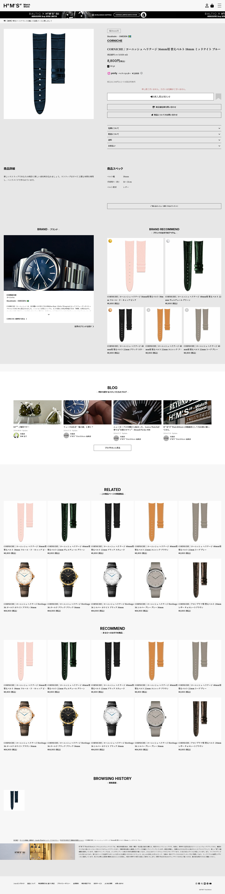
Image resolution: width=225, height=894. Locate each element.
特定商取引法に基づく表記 (46, 883)
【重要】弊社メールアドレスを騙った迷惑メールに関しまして (29, 21)
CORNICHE (114, 40)
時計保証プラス (86, 883)
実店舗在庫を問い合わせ (166, 107)
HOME (15, 840)
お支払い (111, 146)
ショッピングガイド (18, 883)
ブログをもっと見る (112, 448)
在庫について (113, 128)
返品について (31, 883)
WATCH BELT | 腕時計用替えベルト (72, 840)
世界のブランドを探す (83, 326)
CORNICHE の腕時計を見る (16, 319)
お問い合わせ (119, 883)
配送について (113, 134)
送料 (110, 140)
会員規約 (76, 883)
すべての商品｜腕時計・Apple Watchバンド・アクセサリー (39, 840)
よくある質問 (108, 883)
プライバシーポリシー (63, 883)
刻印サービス (98, 883)
